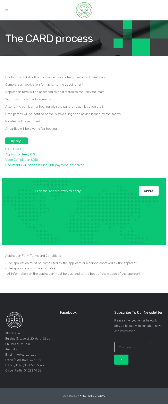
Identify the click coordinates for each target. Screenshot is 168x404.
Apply (16, 140)
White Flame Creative (92, 395)
